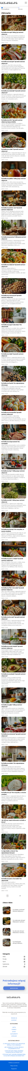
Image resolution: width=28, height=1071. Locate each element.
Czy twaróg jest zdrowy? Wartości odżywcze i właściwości (18, 942)
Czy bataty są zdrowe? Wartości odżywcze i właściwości (18, 910)
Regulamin (14, 1068)
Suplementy (6, 964)
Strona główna (5, 9)
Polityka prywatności (14, 1062)
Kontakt (14, 1020)
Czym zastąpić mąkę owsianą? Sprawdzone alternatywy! (14, 1051)
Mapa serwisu (14, 1065)
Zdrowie (5, 966)
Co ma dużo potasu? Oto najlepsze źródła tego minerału (14, 1044)
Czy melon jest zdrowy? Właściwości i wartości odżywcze (19, 921)
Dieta (4, 956)
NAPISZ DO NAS (14, 988)
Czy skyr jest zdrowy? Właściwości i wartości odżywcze (18, 931)
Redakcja (14, 1018)
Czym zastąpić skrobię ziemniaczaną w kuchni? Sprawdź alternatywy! (14, 1055)
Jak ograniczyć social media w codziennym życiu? (14, 1048)
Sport (4, 961)
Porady (4, 959)
